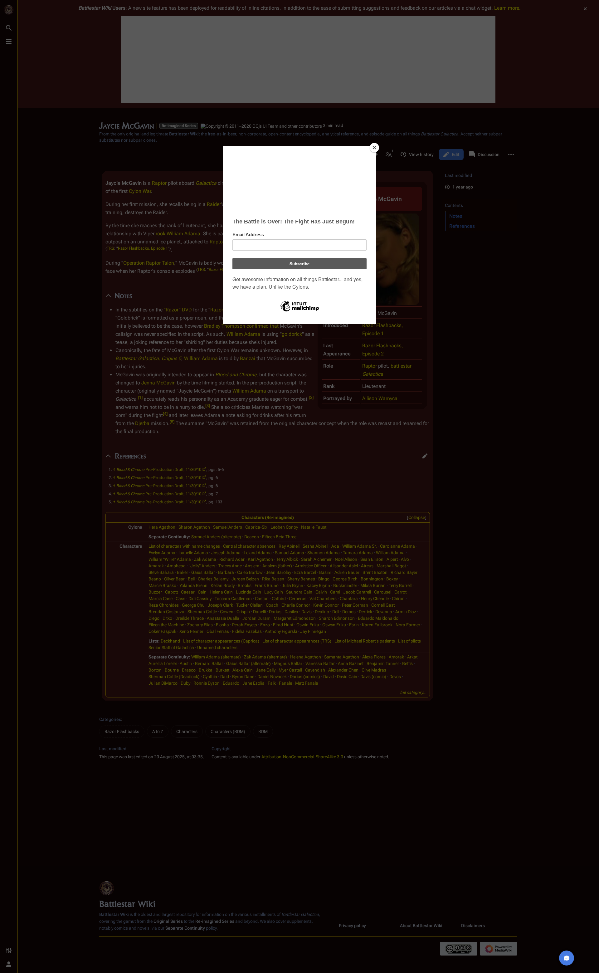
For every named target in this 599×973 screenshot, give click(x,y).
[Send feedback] (566, 958)
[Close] (374, 147)
